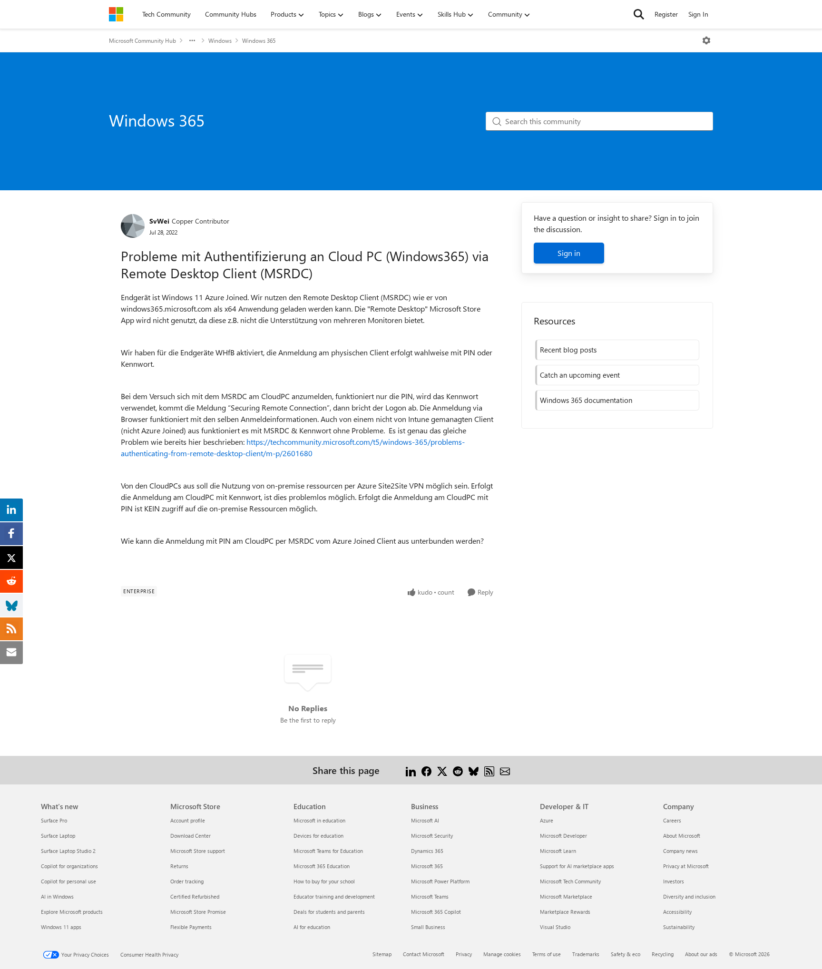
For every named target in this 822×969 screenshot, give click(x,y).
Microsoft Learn (558, 850)
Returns (179, 866)
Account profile (187, 820)
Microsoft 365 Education (322, 866)
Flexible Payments (191, 926)
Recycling (663, 954)
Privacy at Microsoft (686, 866)
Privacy (464, 954)
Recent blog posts (568, 349)
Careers (672, 820)
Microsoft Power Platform (440, 881)
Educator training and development (334, 896)
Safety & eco (625, 954)
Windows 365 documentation (586, 400)
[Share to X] (442, 770)
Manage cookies (502, 954)
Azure (546, 820)
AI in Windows (57, 896)
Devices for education (318, 835)
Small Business (428, 926)
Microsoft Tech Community (570, 881)
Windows (220, 40)
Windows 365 (258, 40)
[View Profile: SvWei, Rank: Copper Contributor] (133, 226)
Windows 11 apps (61, 926)
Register (666, 14)
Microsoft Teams (430, 896)
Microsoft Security (432, 835)
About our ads (701, 954)
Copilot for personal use (68, 881)
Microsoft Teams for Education (328, 850)
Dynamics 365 (427, 850)
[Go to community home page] (116, 14)
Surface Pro (54, 820)
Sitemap (381, 954)
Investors (673, 881)
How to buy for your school (324, 881)
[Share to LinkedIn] (411, 770)
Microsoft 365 (427, 866)
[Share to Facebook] (426, 770)
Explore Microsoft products (72, 911)
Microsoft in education (319, 820)
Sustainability (679, 926)
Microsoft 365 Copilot (436, 911)
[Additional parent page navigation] (192, 40)
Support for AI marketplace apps (577, 866)
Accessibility (677, 911)
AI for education (312, 926)
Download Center (190, 835)
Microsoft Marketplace (566, 896)
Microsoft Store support (197, 850)
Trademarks (585, 954)
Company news (680, 850)
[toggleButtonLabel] (706, 40)
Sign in (569, 253)
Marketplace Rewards (565, 911)
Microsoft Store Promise (198, 911)
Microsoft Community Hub (142, 40)
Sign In (698, 14)
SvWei (159, 220)
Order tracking (187, 881)
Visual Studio (555, 926)
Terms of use (546, 954)
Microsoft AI (425, 820)
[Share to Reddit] (458, 770)
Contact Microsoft (423, 954)
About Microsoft (681, 835)
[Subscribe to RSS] (489, 770)
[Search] (639, 14)
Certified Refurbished (194, 896)
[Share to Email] (505, 770)
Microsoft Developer (563, 835)
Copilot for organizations (69, 866)
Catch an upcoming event (580, 375)
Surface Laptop (58, 835)
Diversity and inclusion (689, 896)
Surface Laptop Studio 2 (68, 850)
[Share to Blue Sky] (474, 770)
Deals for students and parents (329, 911)
